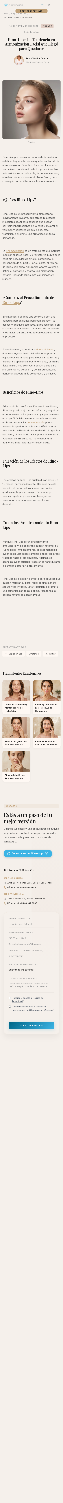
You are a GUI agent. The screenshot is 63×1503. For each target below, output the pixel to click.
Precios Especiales (31, 11)
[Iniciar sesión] (49, 5)
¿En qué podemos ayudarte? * (24, 978)
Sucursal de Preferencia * (23, 964)
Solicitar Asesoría (31, 1025)
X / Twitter (51, 654)
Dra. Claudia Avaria (37, 58)
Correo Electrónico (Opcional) (26, 951)
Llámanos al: (21, 887)
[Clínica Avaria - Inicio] (13, 4)
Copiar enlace (15, 654)
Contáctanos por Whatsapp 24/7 (30, 853)
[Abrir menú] (56, 5)
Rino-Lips (11, 302)
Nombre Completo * (19, 919)
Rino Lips (47, 26)
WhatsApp (34, 654)
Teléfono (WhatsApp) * (21, 932)
